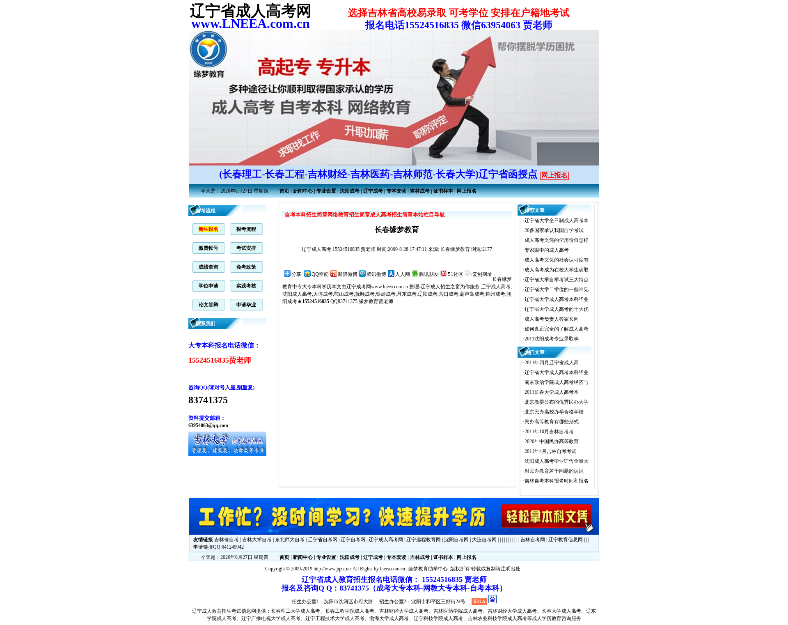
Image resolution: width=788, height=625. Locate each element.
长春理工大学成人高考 (295, 611)
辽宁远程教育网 (423, 539)
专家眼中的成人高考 (547, 250)
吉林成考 (420, 191)
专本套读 (396, 191)
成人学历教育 (546, 618)
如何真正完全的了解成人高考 (557, 329)
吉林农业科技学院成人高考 (497, 618)
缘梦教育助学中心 (428, 569)
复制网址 (482, 274)
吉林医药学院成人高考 (458, 611)
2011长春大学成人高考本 (552, 392)
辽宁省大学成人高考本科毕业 (557, 299)
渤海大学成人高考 (389, 618)
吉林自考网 (532, 539)
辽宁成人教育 (207, 611)
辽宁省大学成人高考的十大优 (557, 309)
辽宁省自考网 (322, 539)
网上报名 (554, 175)
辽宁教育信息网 (565, 539)
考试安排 (246, 248)
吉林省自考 (226, 539)
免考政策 (246, 267)
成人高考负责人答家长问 (552, 319)
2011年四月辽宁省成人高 (552, 362)
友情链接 (203, 539)
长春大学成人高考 (561, 611)
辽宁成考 (373, 191)
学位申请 (208, 286)
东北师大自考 (290, 539)
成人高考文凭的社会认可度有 (557, 260)
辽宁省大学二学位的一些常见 (557, 289)
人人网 (402, 274)
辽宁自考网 (353, 539)
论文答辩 (208, 305)
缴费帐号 (208, 248)
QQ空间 (320, 274)
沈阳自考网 (456, 539)
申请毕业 (246, 305)
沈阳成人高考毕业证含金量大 (557, 461)
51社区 (455, 274)
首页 (284, 191)
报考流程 (246, 229)
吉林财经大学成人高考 (403, 611)
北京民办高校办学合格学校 (554, 412)
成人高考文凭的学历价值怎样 (557, 240)
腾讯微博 (376, 274)
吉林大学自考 (257, 539)
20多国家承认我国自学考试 (554, 230)
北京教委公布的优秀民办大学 (557, 402)
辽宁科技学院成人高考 (438, 618)
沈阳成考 (350, 191)
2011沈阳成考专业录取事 (552, 339)
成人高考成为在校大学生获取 (557, 270)
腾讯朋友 (429, 274)
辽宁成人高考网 (386, 539)
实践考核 (246, 286)
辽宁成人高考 (316, 249)
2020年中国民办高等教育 (552, 441)
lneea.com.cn (392, 569)
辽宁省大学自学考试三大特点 (557, 280)
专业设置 (326, 191)
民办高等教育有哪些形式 (552, 422)
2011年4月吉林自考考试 (550, 451)
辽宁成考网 (358, 287)
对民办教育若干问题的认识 (554, 471)
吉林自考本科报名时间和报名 (557, 481)
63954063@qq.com (208, 425)
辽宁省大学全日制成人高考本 (557, 220)
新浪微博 (347, 274)
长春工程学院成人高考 (349, 611)
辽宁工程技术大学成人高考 (334, 618)
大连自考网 (484, 539)
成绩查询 (208, 267)
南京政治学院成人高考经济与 (557, 382)
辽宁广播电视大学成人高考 (270, 618)
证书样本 (443, 191)
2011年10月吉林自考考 (549, 431)
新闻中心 (303, 191)
